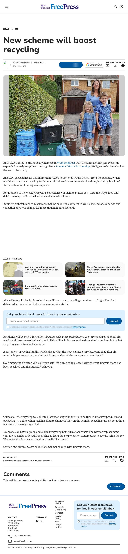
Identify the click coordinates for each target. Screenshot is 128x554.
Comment (116, 486)
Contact (59, 512)
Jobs (57, 521)
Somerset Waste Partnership (73, 166)
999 (16, 29)
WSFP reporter (23, 62)
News (6, 29)
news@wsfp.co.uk (22, 541)
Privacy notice (79, 327)
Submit (114, 321)
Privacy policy (58, 517)
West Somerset (66, 162)
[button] (6, 6)
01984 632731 (24, 535)
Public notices (58, 526)
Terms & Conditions (60, 508)
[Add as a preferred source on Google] (94, 65)
